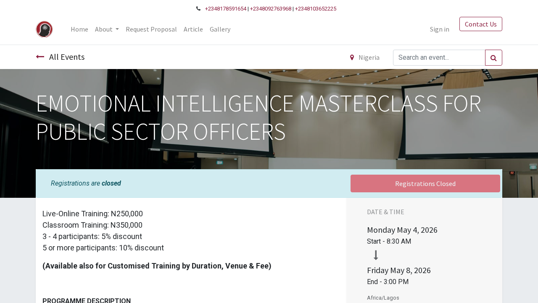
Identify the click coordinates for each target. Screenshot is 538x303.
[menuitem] (79, 29)
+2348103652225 (315, 8)
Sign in (439, 29)
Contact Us (481, 24)
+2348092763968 (270, 8)
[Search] (493, 58)
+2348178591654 (225, 8)
